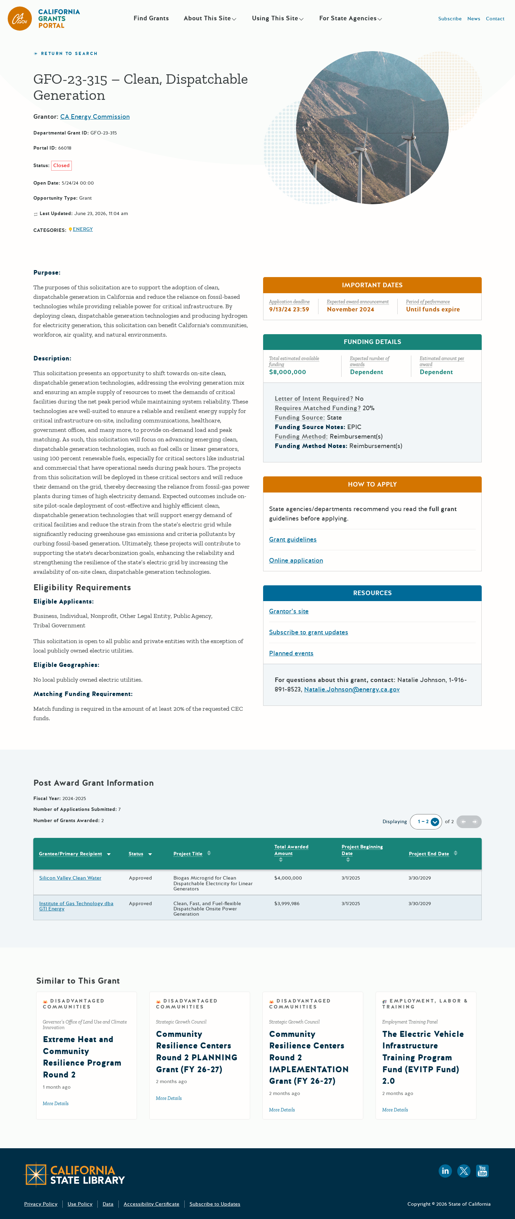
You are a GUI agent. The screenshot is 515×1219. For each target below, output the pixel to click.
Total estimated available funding (294, 361)
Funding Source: (300, 417)
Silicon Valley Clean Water (70, 878)
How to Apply (372, 484)
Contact (495, 18)
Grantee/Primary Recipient (70, 853)
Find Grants (151, 18)
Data (108, 1204)
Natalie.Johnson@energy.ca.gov (352, 689)
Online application (296, 560)
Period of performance (428, 302)
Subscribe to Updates (215, 1204)
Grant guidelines (293, 539)
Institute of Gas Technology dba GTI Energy (76, 906)
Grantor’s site (289, 611)
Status (136, 853)
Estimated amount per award (442, 361)
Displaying (395, 821)
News (473, 18)
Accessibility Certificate (151, 1204)
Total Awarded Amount (291, 850)
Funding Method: (301, 436)
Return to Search (69, 53)
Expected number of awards (369, 361)
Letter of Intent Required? (314, 398)
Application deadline (289, 302)
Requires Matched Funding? (318, 408)
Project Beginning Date (362, 850)
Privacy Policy (40, 1204)
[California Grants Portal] (44, 18)
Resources (372, 593)
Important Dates (372, 285)
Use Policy (80, 1204)
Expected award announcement (358, 302)
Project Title (187, 853)
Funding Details (372, 342)
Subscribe (450, 18)
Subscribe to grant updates (308, 632)
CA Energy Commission (95, 116)
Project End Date (429, 853)
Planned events (291, 653)
